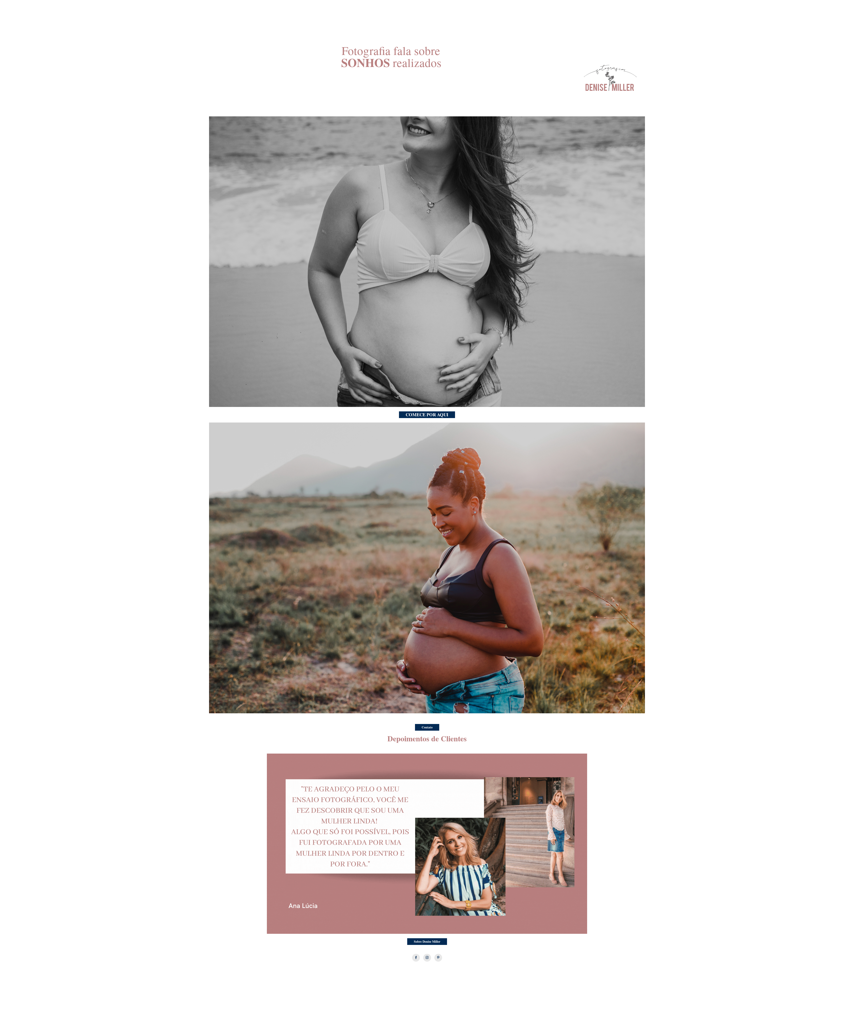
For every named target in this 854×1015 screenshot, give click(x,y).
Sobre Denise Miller (427, 941)
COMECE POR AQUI (427, 414)
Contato (427, 727)
